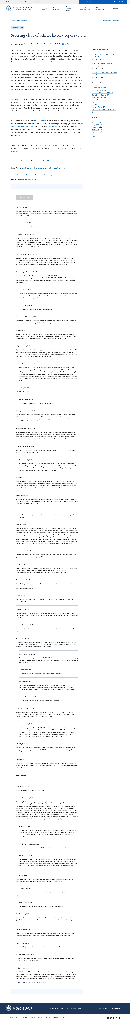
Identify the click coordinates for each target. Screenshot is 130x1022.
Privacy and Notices (36, 1017)
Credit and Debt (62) (99, 90)
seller (66, 168)
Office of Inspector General (56, 1017)
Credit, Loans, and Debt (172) (102, 92)
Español (75, 1)
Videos (80, 1008)
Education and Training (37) (102, 97)
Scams (115, 8)
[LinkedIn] (114, 1018)
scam (61, 168)
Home (13, 20)
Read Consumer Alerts (96, 1)
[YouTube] (116, 1018)
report (56, 168)
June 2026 (96, 127)
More (94, 136)
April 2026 (95, 132)
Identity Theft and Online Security (102, 8)
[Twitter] (111, 1018)
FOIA (45, 1017)
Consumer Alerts (22, 20)
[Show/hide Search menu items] (122, 9)
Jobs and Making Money (68, 8)
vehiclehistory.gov (54, 127)
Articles (62, 1008)
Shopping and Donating (45, 8)
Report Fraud (84, 1)
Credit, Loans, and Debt (57, 8)
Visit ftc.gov (122, 1)
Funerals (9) (96, 102)
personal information (45, 168)
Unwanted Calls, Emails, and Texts (84, 8)
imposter (28, 168)
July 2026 (95, 125)
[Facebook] (108, 1018)
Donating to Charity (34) (100, 95)
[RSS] (119, 1018)
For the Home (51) (98, 100)
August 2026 (96, 122)
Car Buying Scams (31, 179)
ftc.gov (11, 1017)
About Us (17, 1017)
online (35, 168)
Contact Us (25, 1017)
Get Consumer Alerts (111, 1)
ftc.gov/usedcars (40, 121)
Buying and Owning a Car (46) (103, 88)
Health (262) (96, 105)
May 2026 (95, 129)
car (23, 168)
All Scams (20, 179)
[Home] (21, 10)
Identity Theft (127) (98, 107)
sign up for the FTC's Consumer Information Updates (53, 161)
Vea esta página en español (110, 20)
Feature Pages (54, 1008)
